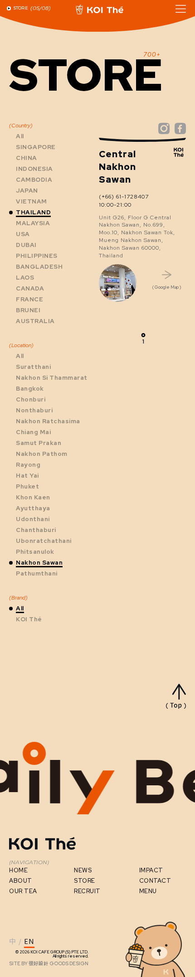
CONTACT (155, 881)
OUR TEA (23, 891)
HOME (18, 870)
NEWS (83, 870)
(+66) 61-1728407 (124, 196)
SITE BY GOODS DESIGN (48, 963)
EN (29, 942)
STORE (84, 881)
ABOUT (20, 881)
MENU (148, 891)
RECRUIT (87, 891)
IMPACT (151, 870)
